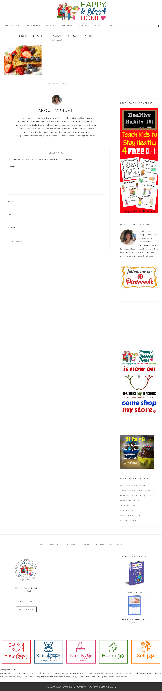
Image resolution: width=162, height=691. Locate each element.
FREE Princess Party (129, 500)
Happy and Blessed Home (81, 11)
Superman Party (127, 505)
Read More (148, 256)
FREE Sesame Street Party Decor (135, 495)
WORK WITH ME (26, 601)
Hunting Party (126, 510)
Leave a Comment (57, 84)
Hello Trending (70, 687)
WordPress (104, 687)
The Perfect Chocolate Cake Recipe (137, 490)
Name (11, 201)
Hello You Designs (101, 686)
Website (11, 227)
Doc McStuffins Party (130, 515)
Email (11, 214)
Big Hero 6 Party (128, 520)
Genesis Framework (89, 687)
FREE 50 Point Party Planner (133, 485)
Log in (113, 687)
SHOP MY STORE (26, 609)
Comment (13, 166)
